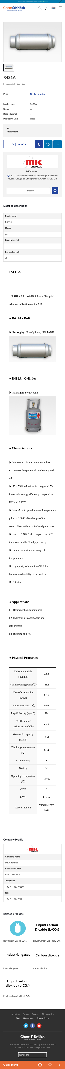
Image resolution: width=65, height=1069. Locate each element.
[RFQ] (46, 8)
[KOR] (54, 8)
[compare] (39, 144)
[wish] (48, 144)
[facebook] (32, 1025)
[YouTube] (39, 1025)
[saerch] (40, 8)
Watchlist (50, 1065)
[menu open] (60, 7)
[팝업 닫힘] (60, 1)
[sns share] (57, 144)
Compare (60, 1065)
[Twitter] (26, 1025)
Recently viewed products (40, 1065)
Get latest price (37, 94)
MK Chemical (32, 171)
